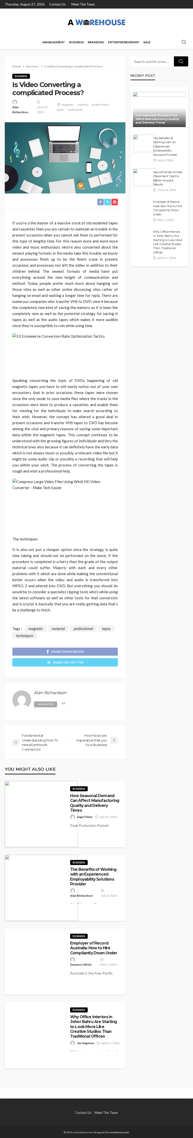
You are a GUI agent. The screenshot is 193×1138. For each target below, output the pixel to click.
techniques (75, 109)
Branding (96, 42)
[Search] (184, 42)
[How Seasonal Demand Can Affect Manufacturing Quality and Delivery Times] (41, 814)
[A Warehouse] (96, 22)
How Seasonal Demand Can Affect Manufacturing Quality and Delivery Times (94, 803)
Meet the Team (83, 4)
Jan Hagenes (85, 1043)
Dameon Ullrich (80, 964)
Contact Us (57, 4)
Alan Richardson (20, 109)
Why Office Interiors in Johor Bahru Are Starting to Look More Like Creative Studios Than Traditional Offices (93, 1026)
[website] (63, 703)
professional (100, 104)
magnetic (67, 104)
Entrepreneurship (123, 42)
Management (53, 42)
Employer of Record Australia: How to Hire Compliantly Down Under (93, 948)
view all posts (45, 704)
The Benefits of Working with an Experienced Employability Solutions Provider (93, 876)
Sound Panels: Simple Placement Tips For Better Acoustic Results (167, 178)
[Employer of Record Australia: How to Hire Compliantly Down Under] (142, 207)
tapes (60, 109)
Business (76, 42)
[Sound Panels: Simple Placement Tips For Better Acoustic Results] (144, 177)
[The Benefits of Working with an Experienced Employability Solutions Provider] (41, 888)
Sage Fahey (84, 817)
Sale (147, 42)
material (82, 104)
